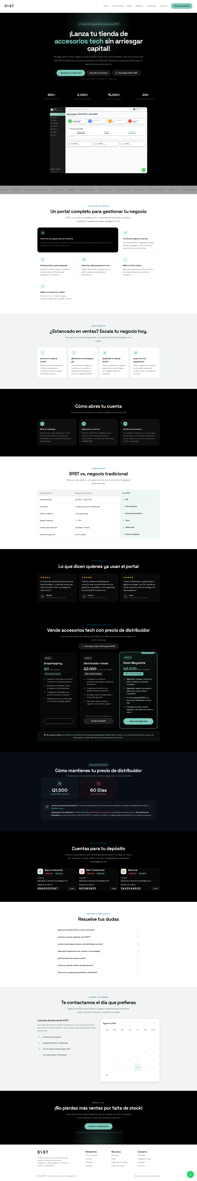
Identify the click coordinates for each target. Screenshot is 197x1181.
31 (107, 1075)
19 (122, 1060)
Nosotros (114, 1155)
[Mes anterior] (150, 1023)
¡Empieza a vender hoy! (71, 73)
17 (107, 1060)
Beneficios (139, 6)
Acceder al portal (181, 6)
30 (153, 1067)
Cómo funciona (117, 6)
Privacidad (156, 1176)
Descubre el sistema (98, 73)
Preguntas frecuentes (119, 1162)
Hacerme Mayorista (138, 721)
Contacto (163, 6)
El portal (89, 1159)
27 (130, 1067)
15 (145, 1052)
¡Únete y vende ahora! (98, 1126)
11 (114, 1052)
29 (145, 1067)
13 (130, 1052)
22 (145, 1060)
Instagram (141, 1162)
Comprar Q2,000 (98, 721)
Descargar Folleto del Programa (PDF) (100, 646)
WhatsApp (141, 1155)
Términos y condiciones (143, 1176)
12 (122, 1052)
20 (130, 1060)
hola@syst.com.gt (144, 1159)
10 (107, 1052)
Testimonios (151, 6)
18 (114, 1060)
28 (138, 1067)
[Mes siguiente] (155, 1023)
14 (138, 1052)
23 (153, 1060)
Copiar (72, 888)
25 (114, 1067)
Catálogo (89, 1166)
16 (153, 1052)
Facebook (141, 1166)
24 (107, 1067)
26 (122, 1067)
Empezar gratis (58, 721)
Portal (106, 6)
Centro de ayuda (117, 1166)
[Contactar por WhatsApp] (190, 1174)
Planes (129, 6)
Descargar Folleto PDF (127, 73)
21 (138, 1060)
